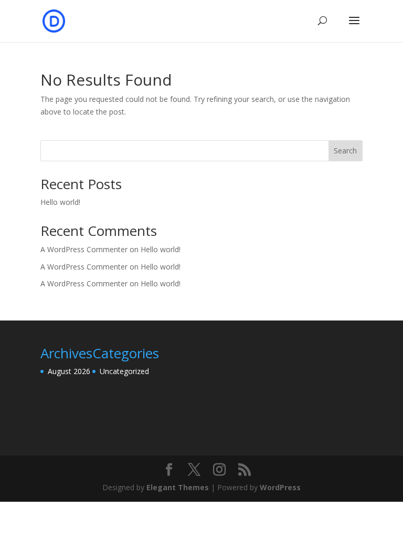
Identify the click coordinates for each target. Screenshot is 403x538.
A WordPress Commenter (84, 283)
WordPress (280, 487)
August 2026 (69, 371)
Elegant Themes (177, 487)
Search (345, 151)
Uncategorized (124, 371)
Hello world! (60, 202)
